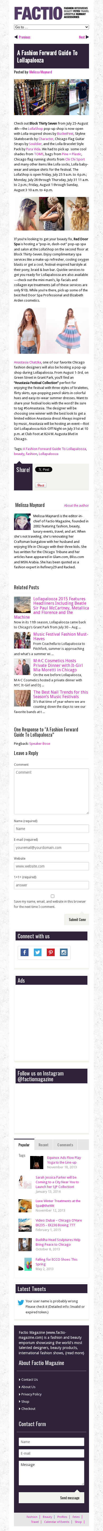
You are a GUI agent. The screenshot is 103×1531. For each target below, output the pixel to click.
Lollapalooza (48, 454)
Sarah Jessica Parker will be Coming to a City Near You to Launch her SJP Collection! (57, 1182)
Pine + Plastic (71, 154)
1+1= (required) (25, 877)
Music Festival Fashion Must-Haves (60, 636)
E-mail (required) (26, 840)
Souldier (35, 144)
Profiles (62, 1517)
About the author (76, 505)
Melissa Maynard (40, 71)
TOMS (39, 154)
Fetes (76, 1517)
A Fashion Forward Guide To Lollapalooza (54, 449)
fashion (31, 454)
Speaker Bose (39, 744)
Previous (24, 37)
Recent (44, 1144)
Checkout (28, 1409)
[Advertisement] (57, 1023)
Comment (21, 765)
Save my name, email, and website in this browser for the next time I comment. (50, 904)
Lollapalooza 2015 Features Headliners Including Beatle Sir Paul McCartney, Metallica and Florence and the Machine (51, 608)
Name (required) (25, 821)
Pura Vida (33, 149)
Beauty (47, 1517)
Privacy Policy (31, 1394)
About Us (28, 1387)
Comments (65, 1144)
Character (46, 139)
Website (19, 858)
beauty (19, 454)
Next (82, 37)
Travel (35, 1522)
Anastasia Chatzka (27, 362)
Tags (22, 1155)
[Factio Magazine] (51, 19)
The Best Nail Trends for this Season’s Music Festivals (60, 694)
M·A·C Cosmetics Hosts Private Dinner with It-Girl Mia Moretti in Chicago (58, 665)
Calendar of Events (56, 1522)
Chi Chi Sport (75, 159)
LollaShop (35, 129)
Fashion (32, 1517)
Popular (24, 1144)
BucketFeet (65, 134)
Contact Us (29, 1380)
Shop (25, 1402)
